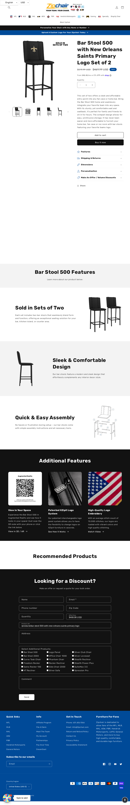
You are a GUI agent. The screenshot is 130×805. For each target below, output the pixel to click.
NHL (8, 732)
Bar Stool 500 (31, 652)
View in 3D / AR (16, 531)
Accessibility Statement (76, 745)
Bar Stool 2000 (31, 656)
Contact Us (71, 736)
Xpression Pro (81, 670)
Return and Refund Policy (77, 732)
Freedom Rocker (32, 663)
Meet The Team (43, 732)
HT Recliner (29, 670)
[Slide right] (68, 112)
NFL (8, 723)
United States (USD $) (18, 787)
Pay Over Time (42, 745)
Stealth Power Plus (84, 663)
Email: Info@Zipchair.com (77, 727)
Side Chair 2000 (57, 667)
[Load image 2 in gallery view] (28, 112)
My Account (41, 736)
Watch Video (94, 531)
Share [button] (82, 186)
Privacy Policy (72, 740)
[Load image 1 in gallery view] (17, 112)
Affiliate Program (43, 723)
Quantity (80, 80)
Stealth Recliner (82, 659)
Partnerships (42, 740)
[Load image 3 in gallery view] (38, 112)
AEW (8, 736)
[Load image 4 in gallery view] (49, 112)
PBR (8, 740)
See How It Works (57, 531)
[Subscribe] (49, 764)
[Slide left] (9, 112)
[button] (9, 7)
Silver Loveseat (82, 656)
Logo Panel (54, 652)
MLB (8, 727)
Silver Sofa (54, 670)
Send (26, 697)
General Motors (13, 749)
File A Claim (41, 727)
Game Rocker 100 (32, 667)
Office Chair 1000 (58, 656)
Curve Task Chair (32, 659)
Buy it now (100, 142)
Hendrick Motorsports (15, 745)
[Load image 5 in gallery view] (60, 112)
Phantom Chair (56, 659)
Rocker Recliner (57, 663)
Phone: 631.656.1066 (75, 723)
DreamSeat (41, 749)
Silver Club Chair (83, 652)
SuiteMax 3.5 (81, 667)
